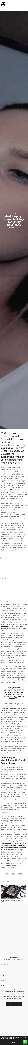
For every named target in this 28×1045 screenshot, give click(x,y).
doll (13, 873)
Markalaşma (14, 213)
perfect (14, 875)
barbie (7, 873)
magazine (20, 873)
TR (4, 1043)
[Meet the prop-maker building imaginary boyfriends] (13, 892)
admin (10, 227)
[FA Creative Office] (3, 6)
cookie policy (10, 1038)
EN (2, 1043)
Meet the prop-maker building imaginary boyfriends (12, 901)
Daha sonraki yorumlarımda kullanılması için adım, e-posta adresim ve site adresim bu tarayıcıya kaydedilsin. (14, 995)
